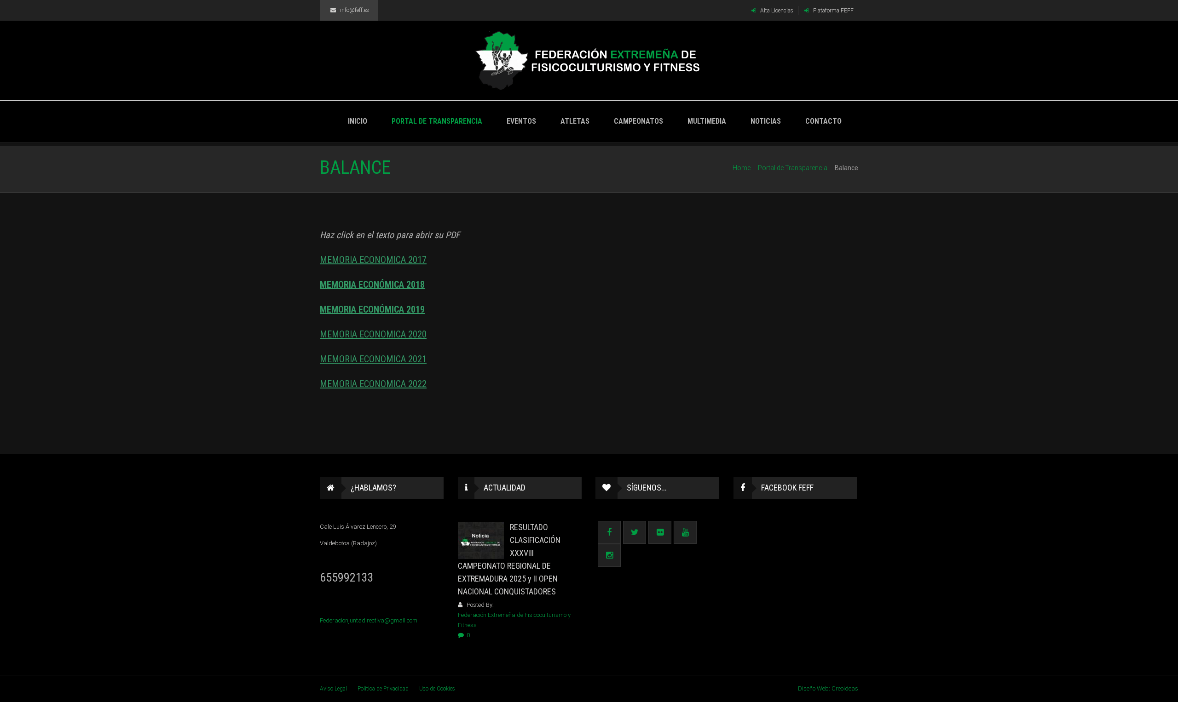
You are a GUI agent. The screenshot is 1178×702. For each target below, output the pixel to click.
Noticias (766, 121)
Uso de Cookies (437, 688)
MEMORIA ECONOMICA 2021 (373, 359)
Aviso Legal (333, 688)
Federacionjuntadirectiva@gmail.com (368, 620)
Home (742, 167)
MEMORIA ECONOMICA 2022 (373, 383)
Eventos (521, 121)
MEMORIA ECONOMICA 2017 (373, 259)
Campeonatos (638, 121)
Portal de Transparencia (437, 121)
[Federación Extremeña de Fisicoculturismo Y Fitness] (589, 60)
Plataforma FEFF (833, 10)
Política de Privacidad (383, 688)
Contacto (823, 121)
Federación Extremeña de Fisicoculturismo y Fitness (514, 619)
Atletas (574, 121)
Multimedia (706, 121)
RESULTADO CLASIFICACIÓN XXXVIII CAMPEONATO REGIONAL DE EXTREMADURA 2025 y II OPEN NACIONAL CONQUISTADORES (509, 559)
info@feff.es (354, 10)
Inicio (357, 121)
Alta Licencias (776, 10)
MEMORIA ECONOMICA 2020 (373, 334)
